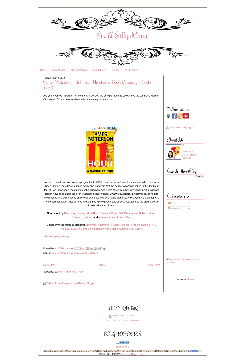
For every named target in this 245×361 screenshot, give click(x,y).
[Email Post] (87, 248)
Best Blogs (122, 347)
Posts (172, 202)
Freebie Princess (120, 225)
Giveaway (74, 253)
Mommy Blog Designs (133, 354)
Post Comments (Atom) (71, 271)
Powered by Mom (82, 217)
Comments (175, 208)
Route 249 (117, 213)
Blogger (190, 278)
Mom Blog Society (74, 213)
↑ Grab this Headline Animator (122, 321)
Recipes (115, 70)
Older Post (154, 265)
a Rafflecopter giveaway (56, 236)
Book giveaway (59, 253)
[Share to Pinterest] (104, 248)
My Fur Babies (79, 70)
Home (43, 70)
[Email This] (91, 248)
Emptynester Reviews (97, 225)
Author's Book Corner (130, 229)
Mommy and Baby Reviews (140, 213)
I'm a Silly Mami (78, 229)
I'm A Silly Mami (122, 35)
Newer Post (49, 265)
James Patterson (89, 253)
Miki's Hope (111, 229)
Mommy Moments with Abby (115, 217)
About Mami (59, 70)
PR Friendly (131, 70)
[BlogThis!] (94, 248)
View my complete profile (189, 154)
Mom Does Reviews (98, 213)
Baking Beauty (96, 229)
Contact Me (98, 70)
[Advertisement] (181, 231)
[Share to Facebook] (101, 248)
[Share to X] (98, 248)
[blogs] (122, 343)
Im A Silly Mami (62, 248)
